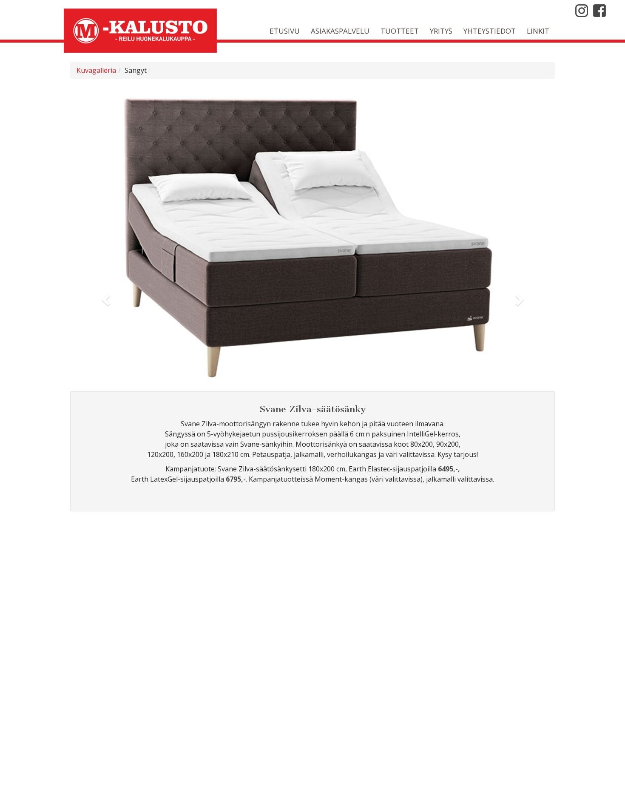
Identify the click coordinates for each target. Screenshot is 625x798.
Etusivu (285, 31)
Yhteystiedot (489, 31)
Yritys (441, 31)
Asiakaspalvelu (340, 31)
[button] (106, 299)
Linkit (538, 31)
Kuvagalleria (96, 70)
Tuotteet (400, 31)
